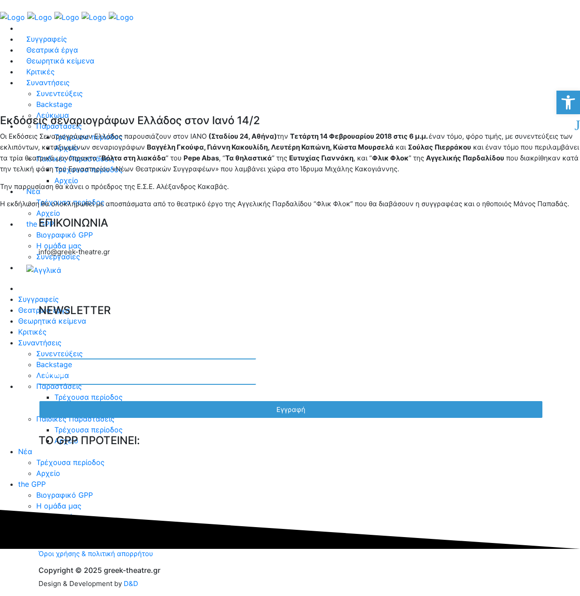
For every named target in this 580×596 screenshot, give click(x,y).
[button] (568, 102)
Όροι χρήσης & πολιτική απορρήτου (96, 553)
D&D (131, 583)
